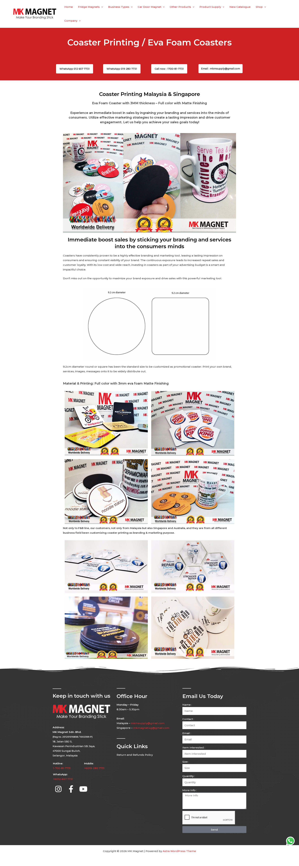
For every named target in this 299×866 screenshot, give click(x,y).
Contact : (188, 719)
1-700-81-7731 (62, 768)
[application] (101, 7)
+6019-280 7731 (94, 768)
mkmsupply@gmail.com (147, 723)
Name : (187, 704)
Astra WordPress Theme (179, 851)
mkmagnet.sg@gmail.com (151, 728)
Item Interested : (193, 747)
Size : (185, 761)
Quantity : (188, 776)
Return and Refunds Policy (135, 754)
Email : (186, 733)
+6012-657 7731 (63, 779)
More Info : (189, 790)
